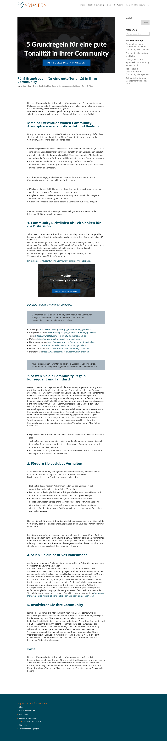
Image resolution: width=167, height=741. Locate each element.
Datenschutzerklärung (32, 721)
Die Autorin (118, 5)
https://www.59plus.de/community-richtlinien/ (68, 348)
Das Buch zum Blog (96, 5)
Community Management (62, 86)
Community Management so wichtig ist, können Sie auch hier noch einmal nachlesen (65, 594)
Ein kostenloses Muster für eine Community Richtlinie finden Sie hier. (59, 261)
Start (82, 5)
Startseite (23, 725)
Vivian (23, 86)
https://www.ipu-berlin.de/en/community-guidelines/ (63, 345)
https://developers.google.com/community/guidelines (71, 332)
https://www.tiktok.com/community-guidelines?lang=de (60, 336)
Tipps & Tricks (87, 86)
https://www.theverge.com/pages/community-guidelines (65, 329)
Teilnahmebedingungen (29, 729)
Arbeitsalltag (45, 86)
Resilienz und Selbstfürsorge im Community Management (137, 71)
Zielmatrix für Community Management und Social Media (137, 81)
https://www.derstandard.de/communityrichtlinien (65, 351)
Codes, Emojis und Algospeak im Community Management (137, 62)
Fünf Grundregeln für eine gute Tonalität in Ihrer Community (57, 80)
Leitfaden (77, 86)
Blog (109, 5)
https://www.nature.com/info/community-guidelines (71, 342)
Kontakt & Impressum (135, 5)
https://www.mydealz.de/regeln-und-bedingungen (60, 339)
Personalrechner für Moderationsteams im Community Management (137, 47)
